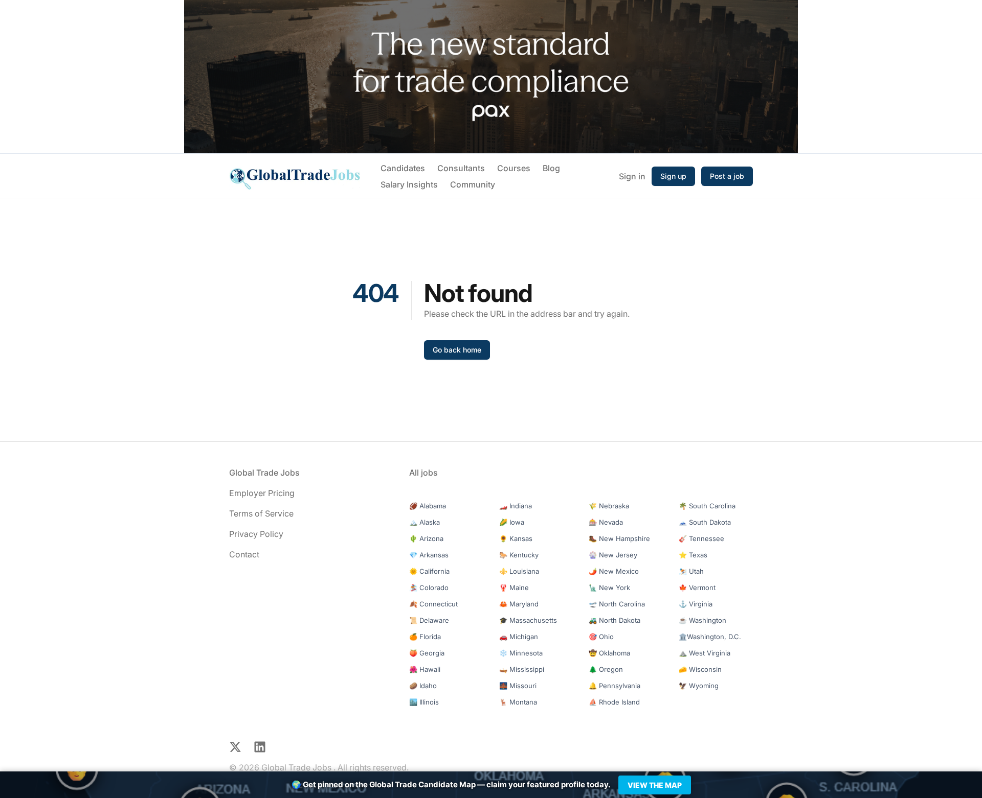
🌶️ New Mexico (614, 571)
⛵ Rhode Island (614, 702)
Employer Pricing (262, 493)
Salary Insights (409, 184)
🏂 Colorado (429, 587)
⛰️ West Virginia (704, 653)
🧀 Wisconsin (700, 669)
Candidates (403, 168)
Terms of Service (261, 513)
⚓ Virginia (695, 604)
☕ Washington (702, 620)
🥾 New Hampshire (619, 538)
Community (472, 184)
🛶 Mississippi (521, 669)
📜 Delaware (429, 620)
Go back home (457, 349)
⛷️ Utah (691, 571)
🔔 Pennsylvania (614, 686)
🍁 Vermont (697, 587)
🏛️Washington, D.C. (710, 636)
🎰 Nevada (606, 522)
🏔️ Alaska (424, 522)
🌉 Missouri (518, 686)
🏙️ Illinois (424, 702)
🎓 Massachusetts (528, 620)
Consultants (461, 168)
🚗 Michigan (518, 636)
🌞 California (429, 571)
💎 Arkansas (429, 555)
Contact (244, 554)
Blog (551, 168)
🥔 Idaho (423, 686)
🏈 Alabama (427, 506)
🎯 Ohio (601, 636)
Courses (513, 168)
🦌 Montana (518, 702)
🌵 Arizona (426, 538)
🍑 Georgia (426, 653)
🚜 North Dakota (614, 620)
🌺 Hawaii (424, 669)
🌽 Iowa (511, 522)
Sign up (673, 176)
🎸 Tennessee (701, 538)
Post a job (727, 176)
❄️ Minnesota (521, 653)
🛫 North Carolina (617, 604)
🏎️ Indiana (515, 506)
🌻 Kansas (515, 538)
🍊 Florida (425, 636)
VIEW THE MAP (655, 785)
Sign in (632, 176)
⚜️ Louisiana (519, 571)
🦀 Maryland (519, 604)
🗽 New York (609, 587)
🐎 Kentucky (519, 555)
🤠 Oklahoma (609, 653)
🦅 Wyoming (699, 686)
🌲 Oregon (606, 669)
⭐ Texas (693, 555)
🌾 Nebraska (609, 506)
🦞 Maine (514, 587)
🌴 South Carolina (707, 506)
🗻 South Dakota (705, 522)
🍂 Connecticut (433, 604)
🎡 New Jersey (613, 555)
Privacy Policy (256, 534)
